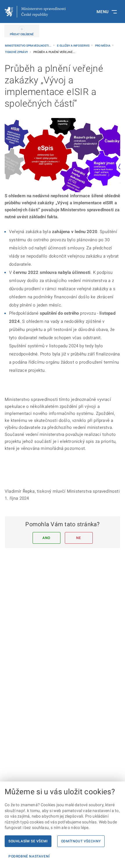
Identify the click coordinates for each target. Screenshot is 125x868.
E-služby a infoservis (73, 45)
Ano (46, 538)
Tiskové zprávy (16, 52)
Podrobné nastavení (29, 856)
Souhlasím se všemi (28, 841)
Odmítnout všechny (81, 841)
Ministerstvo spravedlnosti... (28, 45)
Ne (78, 538)
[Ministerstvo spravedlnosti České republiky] (35, 11)
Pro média (103, 45)
